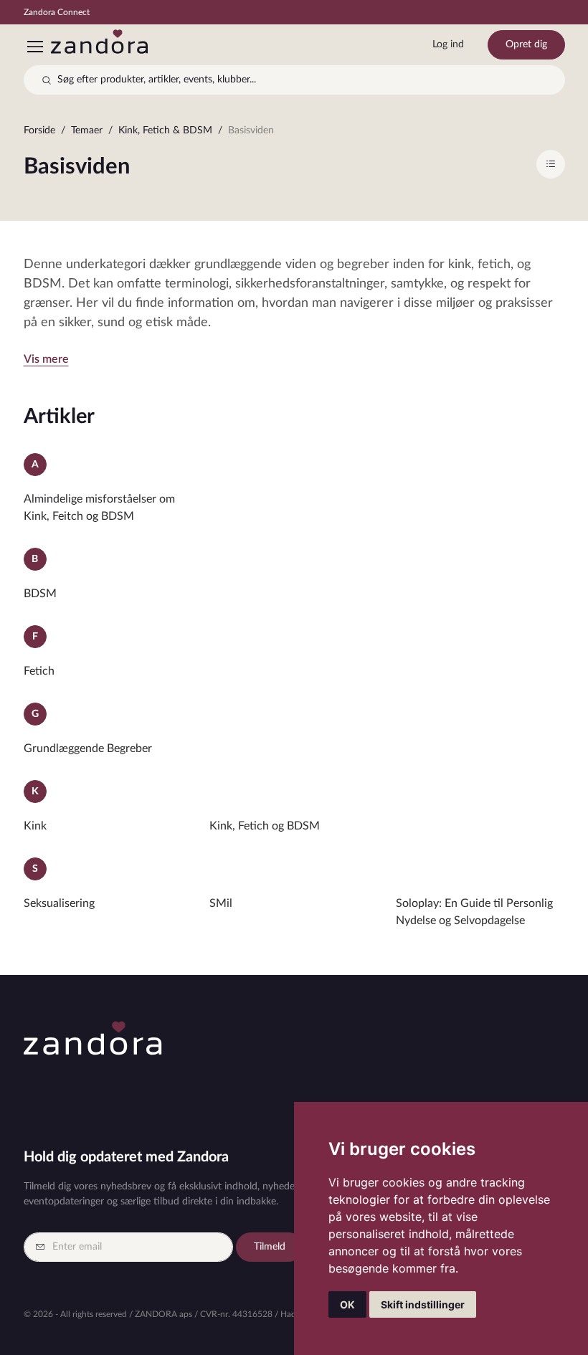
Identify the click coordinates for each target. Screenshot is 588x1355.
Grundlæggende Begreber (88, 748)
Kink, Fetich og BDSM (264, 826)
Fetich (39, 671)
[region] (294, 133)
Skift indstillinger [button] (423, 1304)
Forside (39, 130)
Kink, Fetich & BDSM (165, 130)
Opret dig (526, 44)
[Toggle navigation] (34, 47)
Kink (35, 826)
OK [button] (347, 1304)
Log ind (448, 44)
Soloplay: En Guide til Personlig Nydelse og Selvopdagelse (474, 912)
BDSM (40, 593)
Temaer (87, 130)
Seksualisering (59, 903)
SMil (220, 903)
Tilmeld (269, 1247)
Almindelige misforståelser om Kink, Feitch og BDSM (99, 507)
